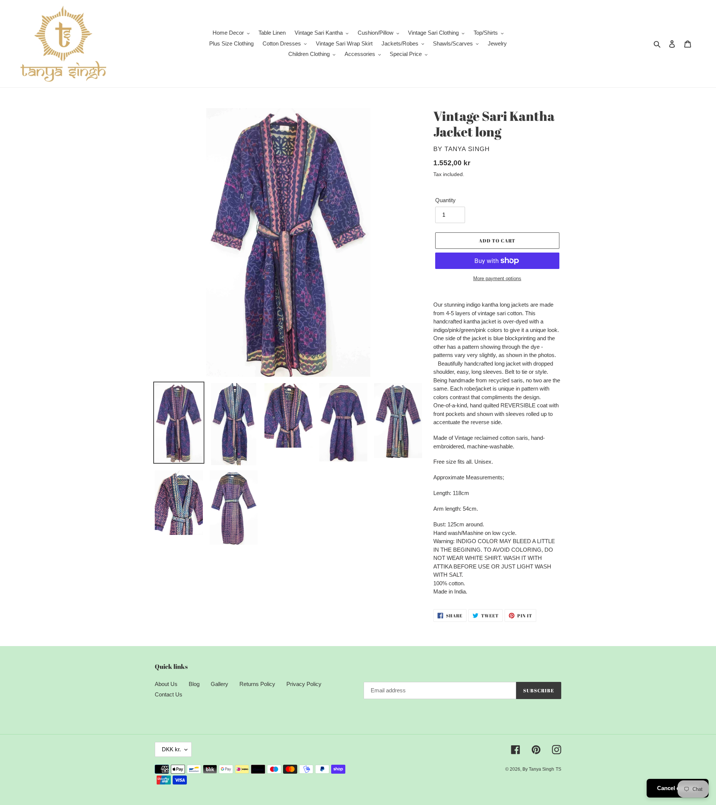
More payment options (497, 278)
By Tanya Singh (538, 769)
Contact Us (168, 694)
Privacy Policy (303, 684)
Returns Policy (257, 684)
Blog (194, 684)
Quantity (445, 200)
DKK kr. (171, 749)
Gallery (219, 684)
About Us (166, 684)
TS (558, 769)
